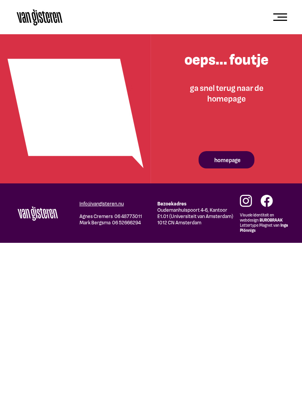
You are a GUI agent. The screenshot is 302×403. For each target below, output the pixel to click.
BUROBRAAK (271, 219)
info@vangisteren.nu (101, 203)
